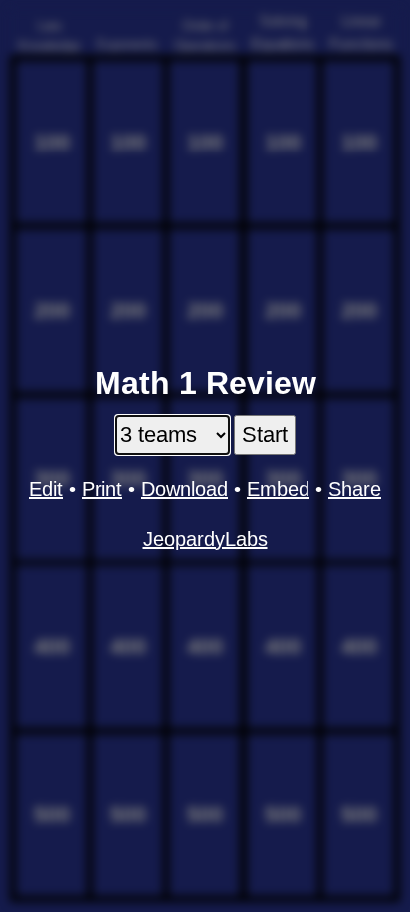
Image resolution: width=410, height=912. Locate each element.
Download (184, 489)
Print (102, 489)
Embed (278, 489)
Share (354, 489)
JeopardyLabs (205, 539)
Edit (46, 489)
